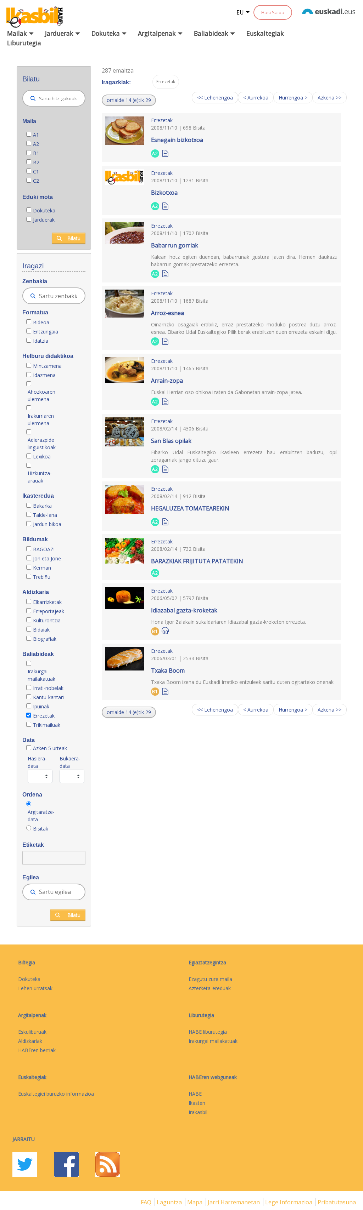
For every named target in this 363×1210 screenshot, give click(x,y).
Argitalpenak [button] (158, 33)
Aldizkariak (30, 1041)
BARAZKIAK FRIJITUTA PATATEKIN (197, 561)
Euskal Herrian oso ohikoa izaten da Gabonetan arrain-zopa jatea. (226, 392)
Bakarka (42, 505)
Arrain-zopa (167, 380)
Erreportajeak (48, 611)
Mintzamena (47, 366)
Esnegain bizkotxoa (177, 140)
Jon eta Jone (47, 558)
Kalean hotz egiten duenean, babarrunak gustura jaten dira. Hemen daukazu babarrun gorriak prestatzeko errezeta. (244, 260)
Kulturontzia (47, 620)
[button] (129, 100)
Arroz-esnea (167, 313)
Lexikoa (42, 456)
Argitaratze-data (41, 816)
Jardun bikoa (47, 524)
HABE (195, 1093)
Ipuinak (41, 706)
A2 (36, 144)
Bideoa (41, 322)
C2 (36, 180)
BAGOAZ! (44, 549)
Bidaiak (41, 629)
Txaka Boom (168, 670)
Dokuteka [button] (106, 33)
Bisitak (40, 828)
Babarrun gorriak (174, 245)
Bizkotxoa (164, 192)
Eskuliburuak (32, 1031)
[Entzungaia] (165, 631)
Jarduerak (44, 219)
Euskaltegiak (265, 33)
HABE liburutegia (208, 1031)
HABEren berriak (37, 1050)
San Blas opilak (171, 441)
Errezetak (44, 715)
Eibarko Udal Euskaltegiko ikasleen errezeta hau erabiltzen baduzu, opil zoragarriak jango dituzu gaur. (244, 456)
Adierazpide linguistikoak (42, 443)
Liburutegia (24, 43)
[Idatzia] (165, 153)
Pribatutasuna (337, 1202)
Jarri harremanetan (234, 1202)
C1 (36, 171)
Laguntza (170, 1202)
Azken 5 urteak (50, 748)
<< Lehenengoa (215, 97)
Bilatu (73, 238)
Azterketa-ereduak (210, 988)
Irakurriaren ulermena (41, 419)
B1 (36, 153)
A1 (36, 134)
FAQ (147, 1202)
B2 (36, 162)
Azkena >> (329, 97)
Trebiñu (41, 576)
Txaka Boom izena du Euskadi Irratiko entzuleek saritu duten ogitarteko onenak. (243, 682)
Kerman (42, 567)
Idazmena (44, 375)
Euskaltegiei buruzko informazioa (56, 1093)
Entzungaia (45, 331)
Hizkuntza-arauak (40, 477)
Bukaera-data (70, 762)
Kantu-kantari (48, 697)
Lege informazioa (289, 1202)
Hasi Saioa (272, 12)
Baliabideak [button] (212, 33)
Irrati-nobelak (48, 688)
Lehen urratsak (35, 988)
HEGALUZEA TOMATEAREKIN (190, 508)
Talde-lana (45, 515)
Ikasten (197, 1103)
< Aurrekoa (255, 97)
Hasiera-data (37, 762)
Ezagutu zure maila (210, 979)
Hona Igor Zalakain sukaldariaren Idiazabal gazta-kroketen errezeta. (228, 621)
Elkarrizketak (47, 602)
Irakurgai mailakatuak (41, 675)
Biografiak (45, 638)
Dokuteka (44, 210)
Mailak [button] (18, 33)
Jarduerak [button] (60, 33)
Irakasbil (198, 1112)
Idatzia (40, 340)
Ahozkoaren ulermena (41, 395)
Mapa (195, 1202)
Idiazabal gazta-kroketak (184, 610)
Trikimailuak (46, 724)
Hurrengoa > (293, 97)
